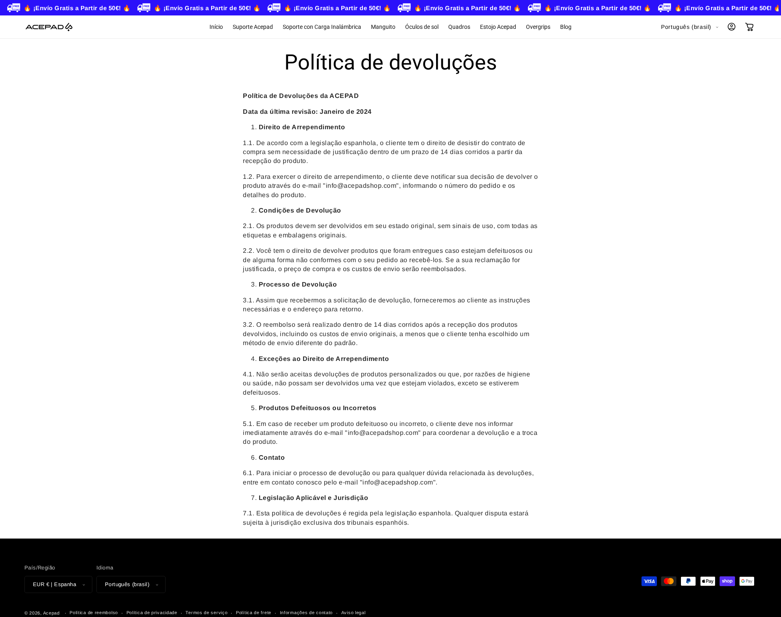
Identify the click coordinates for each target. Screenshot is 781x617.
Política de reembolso (94, 612)
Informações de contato (306, 612)
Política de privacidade (152, 612)
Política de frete (253, 612)
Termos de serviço (206, 612)
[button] (749, 27)
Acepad (51, 612)
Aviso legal (353, 612)
